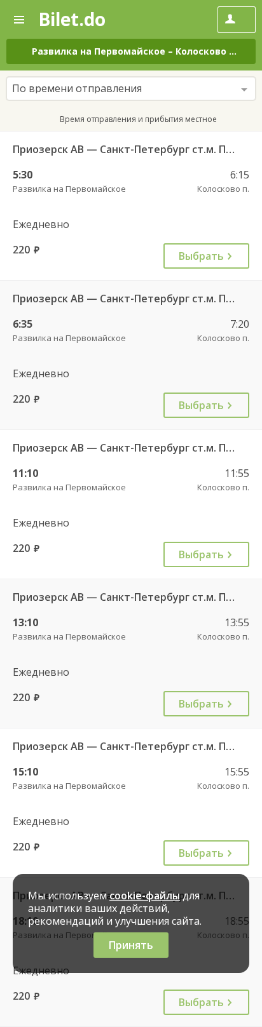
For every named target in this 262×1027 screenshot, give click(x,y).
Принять (131, 945)
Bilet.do (72, 19)
